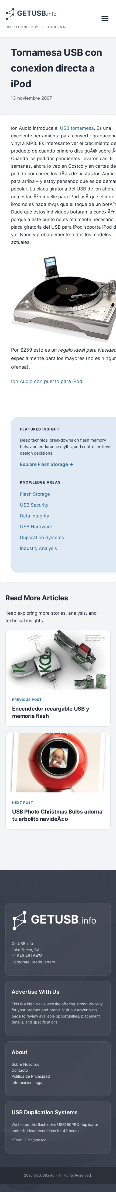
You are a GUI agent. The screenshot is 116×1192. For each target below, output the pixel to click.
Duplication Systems (42, 537)
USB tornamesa (77, 128)
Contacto (20, 1070)
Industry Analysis (38, 548)
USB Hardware (36, 526)
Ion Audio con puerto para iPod (46, 381)
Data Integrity (34, 516)
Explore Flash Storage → (46, 464)
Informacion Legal (27, 1082)
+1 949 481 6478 (27, 955)
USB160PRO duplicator (77, 1124)
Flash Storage (35, 494)
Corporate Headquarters (33, 962)
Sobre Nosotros (25, 1064)
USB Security (34, 505)
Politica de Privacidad (31, 1076)
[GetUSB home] (58, 920)
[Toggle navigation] (105, 18)
